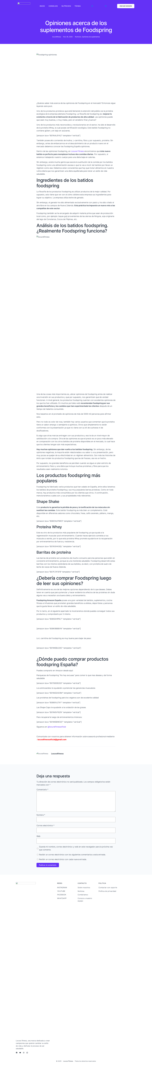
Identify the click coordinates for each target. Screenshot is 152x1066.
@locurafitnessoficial (57, 727)
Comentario (42, 789)
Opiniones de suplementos (91, 37)
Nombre (41, 815)
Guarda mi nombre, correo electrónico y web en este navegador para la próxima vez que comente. (76, 848)
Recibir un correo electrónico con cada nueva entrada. (63, 859)
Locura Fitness (77, 151)
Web (38, 836)
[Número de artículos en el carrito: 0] (106, 6)
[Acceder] (92, 6)
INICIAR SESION (126, 6)
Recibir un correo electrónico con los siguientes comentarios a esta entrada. (72, 855)
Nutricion (78, 37)
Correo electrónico (45, 825)
